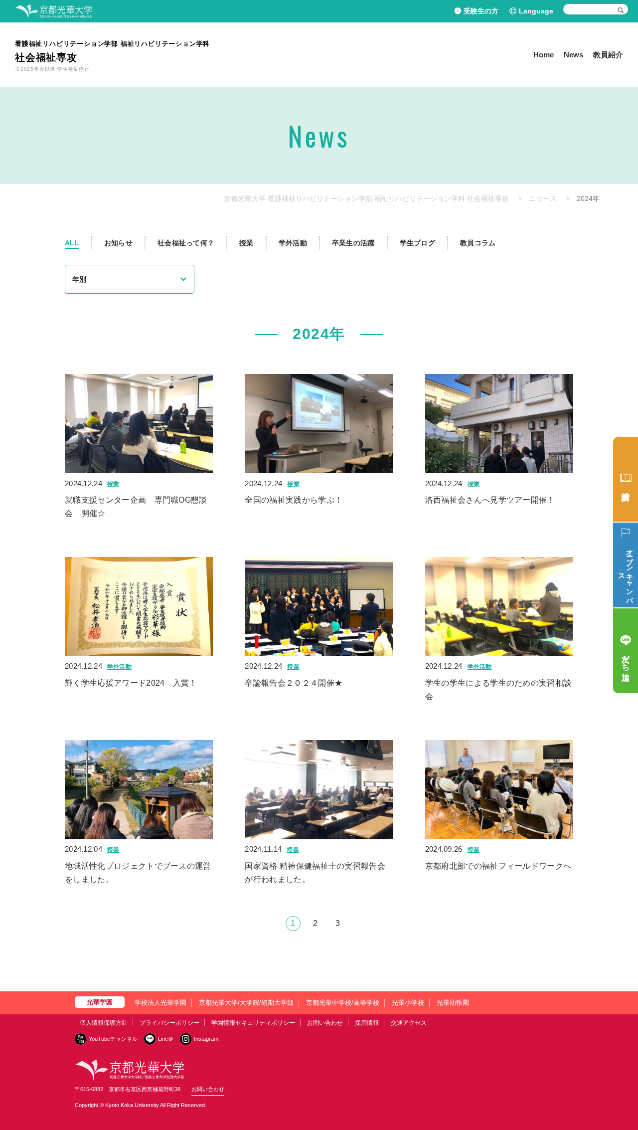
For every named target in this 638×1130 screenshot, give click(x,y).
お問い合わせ (325, 1022)
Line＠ (165, 1039)
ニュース (543, 198)
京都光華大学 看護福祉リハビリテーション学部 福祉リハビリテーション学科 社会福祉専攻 (366, 198)
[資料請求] (625, 479)
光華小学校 (408, 1002)
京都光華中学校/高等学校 (342, 1002)
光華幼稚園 (453, 1002)
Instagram (206, 1039)
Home (543, 54)
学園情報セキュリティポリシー (253, 1022)
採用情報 (367, 1022)
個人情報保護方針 (104, 1022)
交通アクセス (409, 1022)
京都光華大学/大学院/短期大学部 (246, 1002)
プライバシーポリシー (169, 1022)
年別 (79, 279)
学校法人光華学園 (160, 1002)
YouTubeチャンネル (113, 1039)
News (573, 54)
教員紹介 (608, 54)
